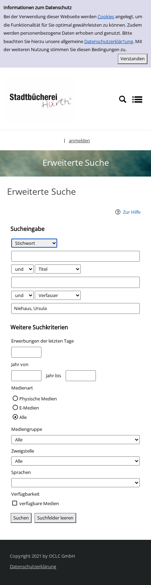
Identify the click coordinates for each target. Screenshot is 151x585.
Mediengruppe (26, 429)
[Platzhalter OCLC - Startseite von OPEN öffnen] (40, 99)
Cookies (106, 16)
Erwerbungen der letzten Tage (42, 341)
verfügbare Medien (39, 503)
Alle (23, 417)
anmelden (79, 140)
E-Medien (29, 408)
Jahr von (19, 364)
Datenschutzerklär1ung (108, 41)
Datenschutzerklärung (33, 566)
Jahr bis (53, 375)
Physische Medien (38, 398)
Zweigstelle (22, 451)
